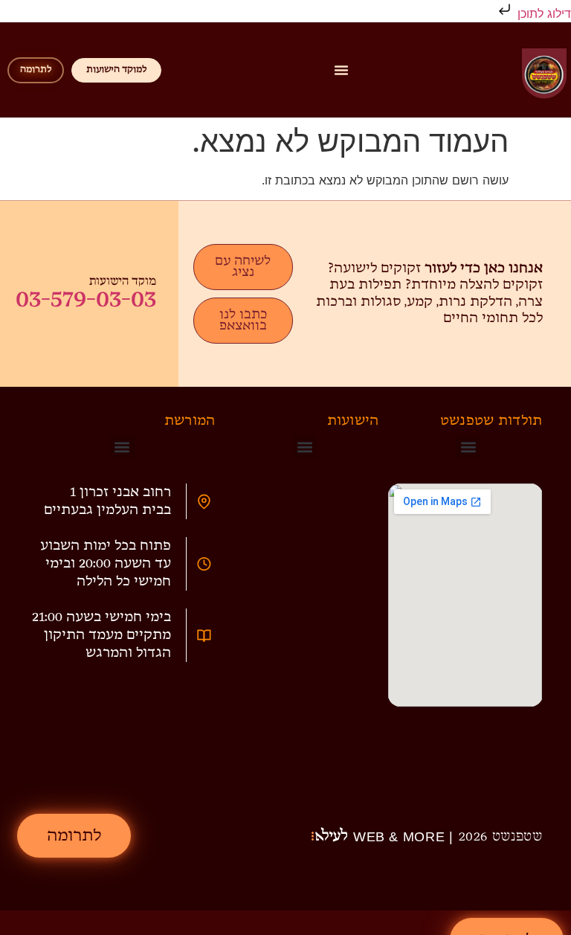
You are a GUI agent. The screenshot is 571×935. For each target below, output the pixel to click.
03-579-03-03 (86, 299)
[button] (468, 446)
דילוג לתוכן (542, 13)
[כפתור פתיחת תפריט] (341, 69)
